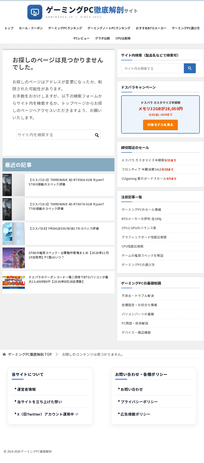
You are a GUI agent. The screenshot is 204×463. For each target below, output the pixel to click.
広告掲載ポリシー (136, 414)
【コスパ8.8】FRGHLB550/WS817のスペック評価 (64, 228)
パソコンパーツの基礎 (138, 314)
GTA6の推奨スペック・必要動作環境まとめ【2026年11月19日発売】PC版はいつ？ (69, 254)
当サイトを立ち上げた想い (39, 401)
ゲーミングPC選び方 (186, 28)
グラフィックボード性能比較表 (144, 237)
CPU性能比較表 (133, 246)
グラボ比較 (102, 38)
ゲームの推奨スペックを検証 (142, 255)
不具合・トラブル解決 (138, 295)
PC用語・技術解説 (135, 323)
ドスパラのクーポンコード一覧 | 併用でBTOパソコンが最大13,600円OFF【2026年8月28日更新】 (68, 279)
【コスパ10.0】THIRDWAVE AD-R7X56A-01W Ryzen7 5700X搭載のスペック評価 (66, 182)
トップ (8, 28)
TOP (30, 354)
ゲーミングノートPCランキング (109, 28)
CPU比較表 (123, 38)
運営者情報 (26, 389)
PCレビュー (82, 38)
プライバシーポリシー (139, 401)
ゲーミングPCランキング (65, 28)
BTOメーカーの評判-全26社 (141, 218)
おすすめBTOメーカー (151, 28)
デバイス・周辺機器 (136, 332)
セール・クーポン (31, 28)
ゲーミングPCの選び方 (138, 264)
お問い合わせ (132, 389)
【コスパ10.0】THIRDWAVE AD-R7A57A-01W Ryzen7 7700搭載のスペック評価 (66, 206)
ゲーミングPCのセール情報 (141, 209)
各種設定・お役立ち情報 (139, 304)
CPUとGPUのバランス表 (139, 227)
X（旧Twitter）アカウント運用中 (45, 414)
